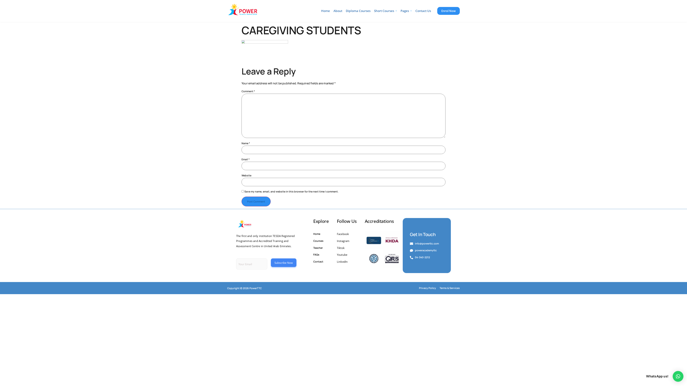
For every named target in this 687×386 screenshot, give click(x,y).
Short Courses (384, 11)
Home (325, 11)
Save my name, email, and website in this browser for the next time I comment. (291, 191)
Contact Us (423, 11)
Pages (405, 11)
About (337, 11)
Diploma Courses (358, 11)
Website (246, 175)
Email (246, 159)
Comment (248, 91)
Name (246, 143)
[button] (678, 376)
